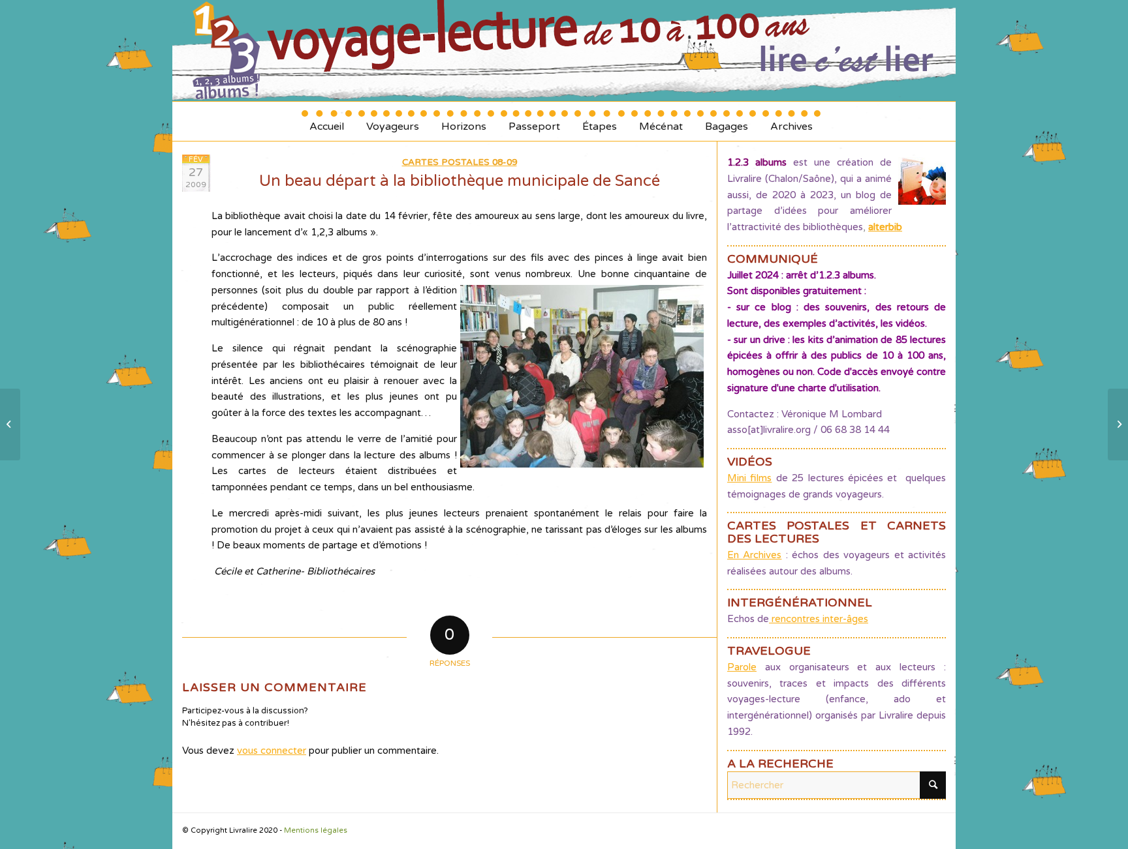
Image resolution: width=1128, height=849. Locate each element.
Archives (791, 121)
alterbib (885, 227)
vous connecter (271, 750)
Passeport (534, 121)
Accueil (326, 121)
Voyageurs (392, 121)
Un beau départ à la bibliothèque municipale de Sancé (459, 180)
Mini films (749, 478)
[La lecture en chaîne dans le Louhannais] (10, 424)
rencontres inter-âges (818, 619)
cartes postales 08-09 (459, 162)
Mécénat (661, 121)
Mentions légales (315, 830)
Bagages (726, 121)
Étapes (599, 121)
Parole (742, 667)
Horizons (463, 121)
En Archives (754, 555)
